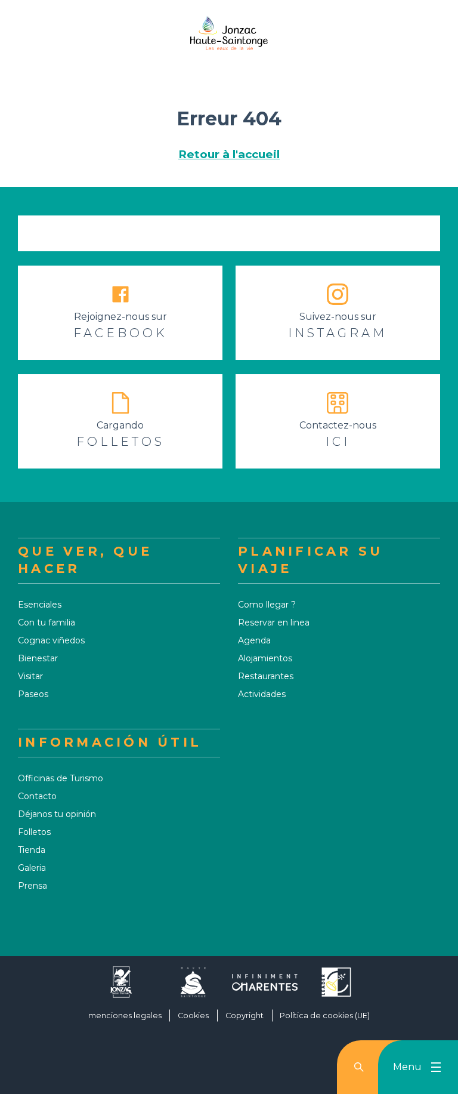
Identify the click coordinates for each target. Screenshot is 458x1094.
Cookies (193, 1015)
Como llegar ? (267, 604)
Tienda (31, 850)
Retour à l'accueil (229, 154)
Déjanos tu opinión (57, 814)
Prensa (32, 885)
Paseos (33, 694)
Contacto (37, 796)
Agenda (254, 640)
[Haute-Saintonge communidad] (193, 987)
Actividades (262, 694)
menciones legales (125, 1015)
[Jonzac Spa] (121, 987)
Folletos (34, 832)
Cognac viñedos (51, 640)
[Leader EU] (336, 987)
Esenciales (39, 604)
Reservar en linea (274, 622)
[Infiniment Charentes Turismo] (265, 987)
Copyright (244, 1015)
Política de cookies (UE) (325, 1015)
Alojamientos (265, 658)
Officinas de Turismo (60, 778)
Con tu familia (46, 622)
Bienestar (38, 658)
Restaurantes (265, 676)
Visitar (30, 676)
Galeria (32, 867)
